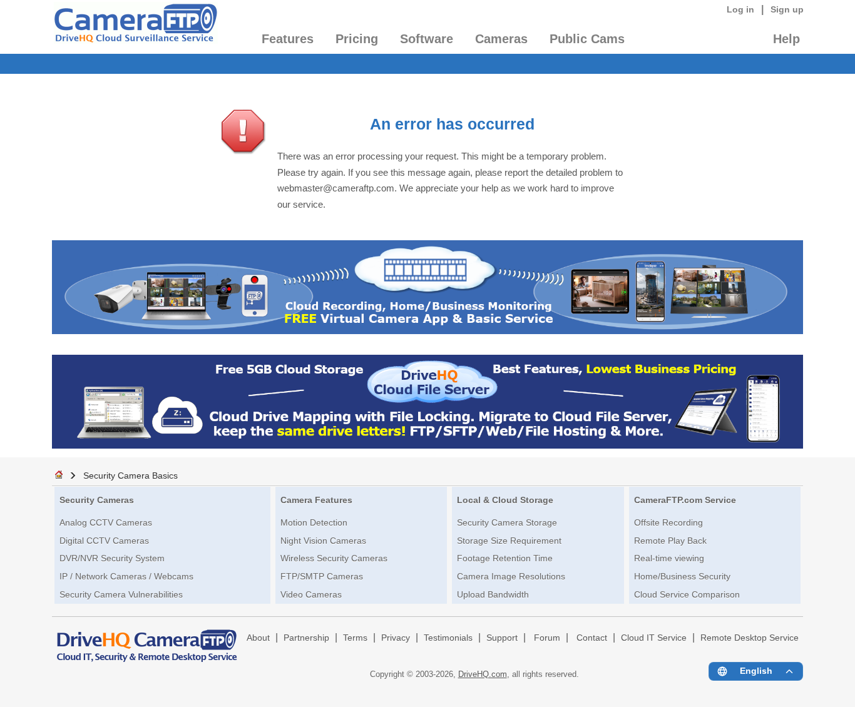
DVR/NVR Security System (112, 558)
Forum (547, 638)
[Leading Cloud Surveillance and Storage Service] (427, 330)
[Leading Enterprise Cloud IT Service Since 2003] (427, 445)
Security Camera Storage (507, 522)
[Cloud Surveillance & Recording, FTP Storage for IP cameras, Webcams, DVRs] (135, 27)
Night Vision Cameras (323, 541)
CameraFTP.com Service (685, 500)
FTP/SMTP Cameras (321, 576)
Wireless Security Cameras (333, 558)
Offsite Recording (668, 522)
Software (426, 39)
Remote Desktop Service (749, 638)
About (258, 638)
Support (502, 638)
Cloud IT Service (654, 638)
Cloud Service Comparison (687, 594)
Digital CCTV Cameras (104, 541)
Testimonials (448, 638)
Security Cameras (96, 500)
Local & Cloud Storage (505, 500)
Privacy (395, 638)
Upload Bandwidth (493, 594)
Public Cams (587, 39)
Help (786, 39)
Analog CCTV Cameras (105, 522)
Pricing (356, 39)
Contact (591, 638)
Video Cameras (311, 594)
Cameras (501, 39)
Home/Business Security (682, 576)
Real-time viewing (669, 558)
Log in (740, 9)
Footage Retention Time (505, 558)
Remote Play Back (670, 541)
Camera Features (316, 500)
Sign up (787, 9)
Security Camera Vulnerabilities (121, 594)
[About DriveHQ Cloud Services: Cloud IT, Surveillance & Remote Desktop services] (147, 640)
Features (288, 39)
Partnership (306, 638)
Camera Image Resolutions (511, 576)
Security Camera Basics (130, 475)
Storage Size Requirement (509, 541)
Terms (355, 638)
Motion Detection (313, 522)
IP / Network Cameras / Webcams (126, 576)
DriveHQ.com (482, 674)
